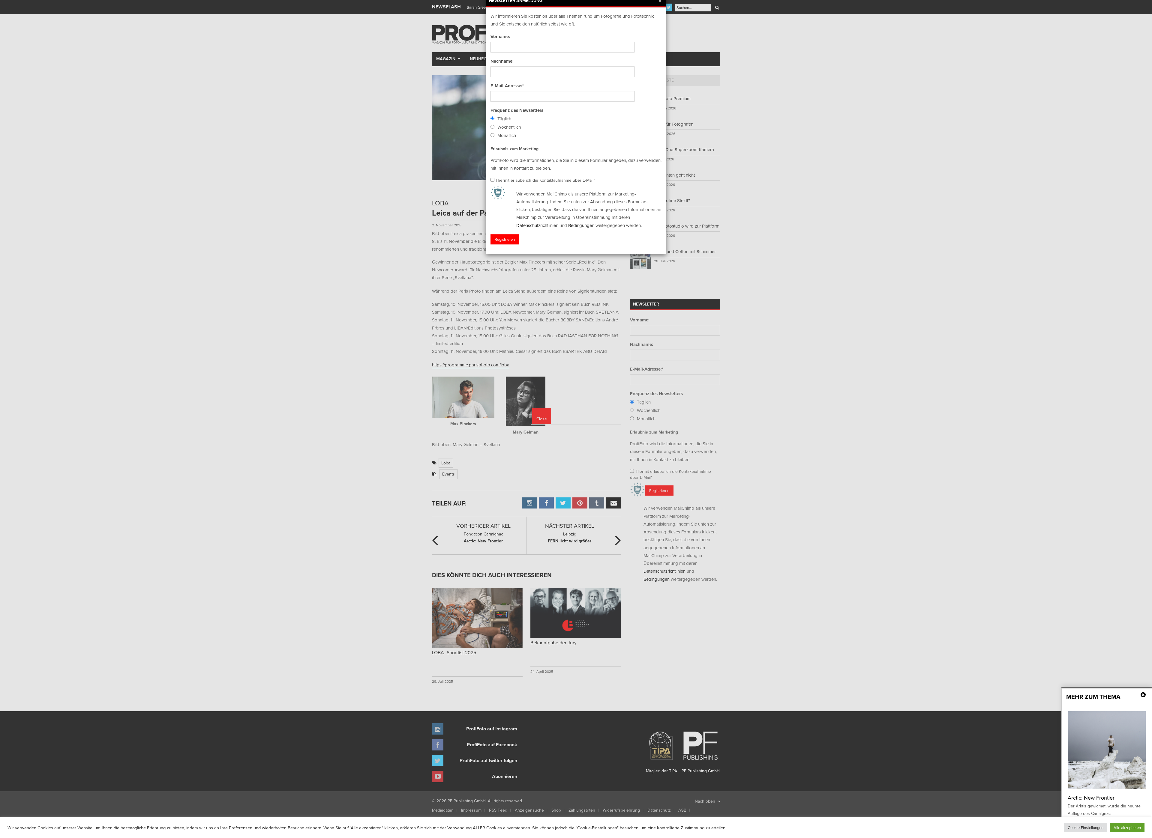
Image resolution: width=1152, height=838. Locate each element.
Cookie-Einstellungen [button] (1085, 827)
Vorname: (500, 36)
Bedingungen (581, 225)
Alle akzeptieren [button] (1127, 827)
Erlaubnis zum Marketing (514, 149)
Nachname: (502, 61)
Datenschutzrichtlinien (537, 225)
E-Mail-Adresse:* (507, 85)
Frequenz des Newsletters (516, 110)
